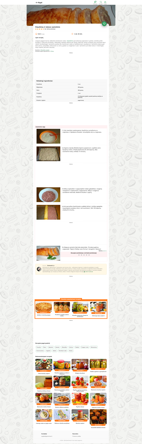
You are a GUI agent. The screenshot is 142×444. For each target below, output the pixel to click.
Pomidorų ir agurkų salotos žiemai (62, 315)
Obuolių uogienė (80, 423)
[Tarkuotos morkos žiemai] (98, 398)
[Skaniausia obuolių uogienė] (98, 381)
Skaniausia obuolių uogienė (98, 389)
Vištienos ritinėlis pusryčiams (62, 423)
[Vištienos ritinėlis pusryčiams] (61, 414)
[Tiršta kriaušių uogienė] (43, 364)
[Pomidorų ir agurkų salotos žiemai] (62, 306)
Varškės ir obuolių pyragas (43, 315)
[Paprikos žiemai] (80, 398)
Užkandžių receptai (44, 50)
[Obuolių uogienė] (80, 414)
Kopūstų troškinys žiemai (43, 391)
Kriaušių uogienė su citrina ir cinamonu (62, 373)
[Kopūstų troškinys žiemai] (43, 382)
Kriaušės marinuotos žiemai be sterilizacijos (80, 316)
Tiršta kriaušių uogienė (44, 373)
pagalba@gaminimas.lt (46, 436)
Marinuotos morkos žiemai (44, 406)
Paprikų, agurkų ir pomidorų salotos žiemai (80, 390)
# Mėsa (52, 51)
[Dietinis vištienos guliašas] (61, 398)
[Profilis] (105, 2)
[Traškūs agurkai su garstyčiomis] (98, 363)
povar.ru (105, 250)
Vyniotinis (70, 41)
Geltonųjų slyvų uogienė (98, 315)
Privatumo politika (76, 436)
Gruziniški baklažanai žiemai (98, 427)
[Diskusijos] (96, 2)
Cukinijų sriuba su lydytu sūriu (44, 423)
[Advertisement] (53, 64)
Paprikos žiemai (80, 406)
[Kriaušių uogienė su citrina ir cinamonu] (61, 364)
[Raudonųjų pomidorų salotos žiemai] (61, 381)
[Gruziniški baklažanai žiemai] (98, 416)
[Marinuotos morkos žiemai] (43, 398)
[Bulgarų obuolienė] (80, 364)
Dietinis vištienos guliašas (62, 407)
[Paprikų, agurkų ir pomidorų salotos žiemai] (80, 381)
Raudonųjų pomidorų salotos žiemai (62, 390)
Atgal (40, 3)
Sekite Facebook (89, 271)
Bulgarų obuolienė (80, 373)
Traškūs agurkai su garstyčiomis (98, 371)
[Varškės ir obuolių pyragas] (44, 307)
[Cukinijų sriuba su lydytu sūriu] (43, 414)
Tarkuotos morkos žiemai (98, 407)
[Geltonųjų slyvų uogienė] (98, 307)
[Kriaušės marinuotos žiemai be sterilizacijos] (80, 307)
